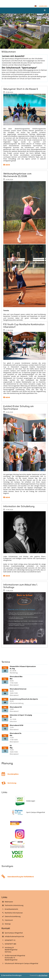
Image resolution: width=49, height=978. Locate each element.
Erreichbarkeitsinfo (11, 909)
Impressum (9, 920)
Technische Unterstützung (14, 905)
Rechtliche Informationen (14, 913)
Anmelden (43, 6)
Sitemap (8, 924)
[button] (35, 6)
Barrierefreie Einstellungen (12, 975)
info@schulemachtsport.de (14, 936)
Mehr (8, 165)
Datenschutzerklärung (12, 916)
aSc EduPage (43, 975)
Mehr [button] (9, 42)
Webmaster (9, 902)
